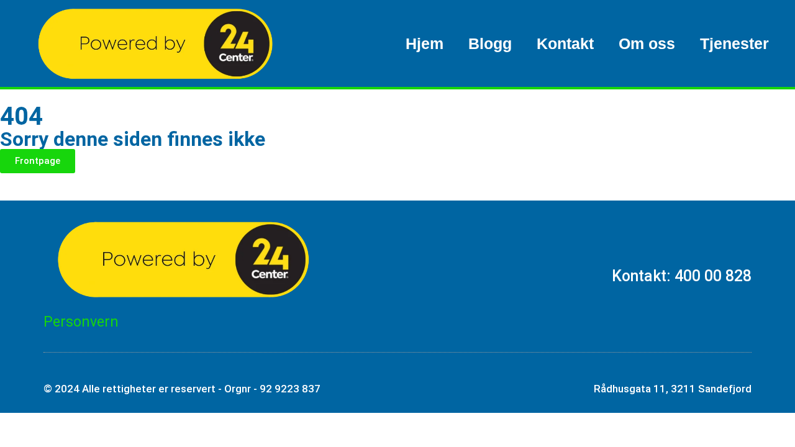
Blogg (490, 43)
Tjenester (734, 43)
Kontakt (565, 43)
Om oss (647, 43)
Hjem (424, 43)
